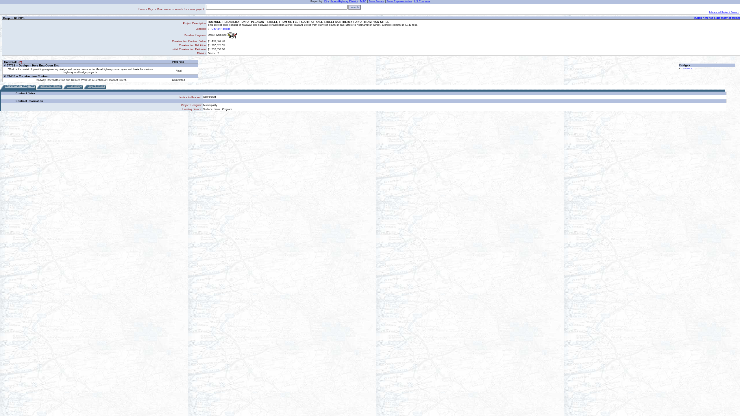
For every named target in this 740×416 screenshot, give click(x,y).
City (326, 1)
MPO (363, 1)
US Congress (422, 1)
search (355, 7)
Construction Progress (20, 86)
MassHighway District (344, 1)
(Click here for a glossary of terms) (717, 17)
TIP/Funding (74, 86)
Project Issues (96, 86)
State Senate (376, 1)
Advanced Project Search (724, 12)
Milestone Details (50, 86)
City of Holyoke (221, 28)
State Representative (399, 1)
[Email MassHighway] (232, 35)
